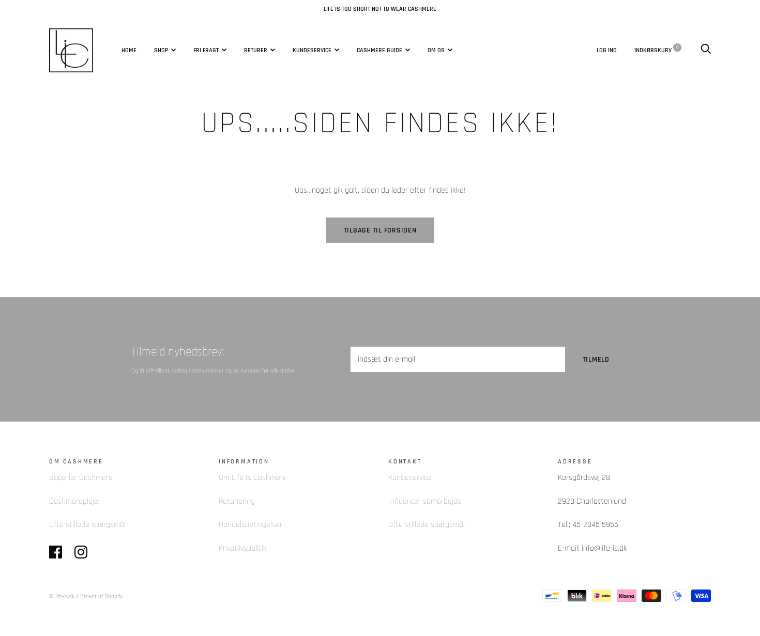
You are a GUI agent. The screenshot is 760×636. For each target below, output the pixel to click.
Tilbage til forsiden (380, 230)
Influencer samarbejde (425, 501)
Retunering (237, 501)
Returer (255, 50)
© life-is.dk (61, 596)
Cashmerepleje (73, 501)
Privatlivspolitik (243, 548)
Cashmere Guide (379, 50)
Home (128, 50)
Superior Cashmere (81, 477)
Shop (161, 50)
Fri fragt (206, 50)
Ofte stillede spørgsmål (87, 524)
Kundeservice (312, 50)
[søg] (706, 49)
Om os (436, 50)
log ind (607, 49)
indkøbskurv (656, 49)
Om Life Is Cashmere (253, 477)
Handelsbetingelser (250, 524)
